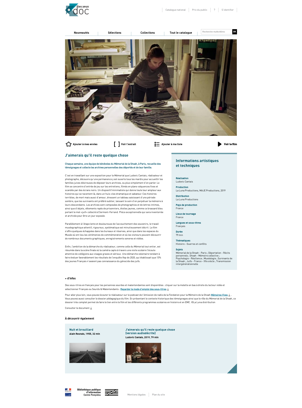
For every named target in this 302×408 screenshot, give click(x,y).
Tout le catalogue (181, 32)
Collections (148, 32)
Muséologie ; (211, 258)
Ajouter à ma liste (171, 144)
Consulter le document (77, 308)
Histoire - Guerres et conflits (191, 244)
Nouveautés (81, 32)
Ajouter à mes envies (85, 144)
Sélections (114, 32)
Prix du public (199, 10)
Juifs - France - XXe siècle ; (201, 261)
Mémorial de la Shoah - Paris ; (192, 253)
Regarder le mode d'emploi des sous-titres (143, 289)
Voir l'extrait (128, 144)
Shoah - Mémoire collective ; (205, 256)
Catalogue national (176, 10)
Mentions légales (136, 395)
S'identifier (228, 10)
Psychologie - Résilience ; (190, 258)
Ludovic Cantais (184, 182)
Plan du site (158, 395)
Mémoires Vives (219, 295)
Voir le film (230, 144)
